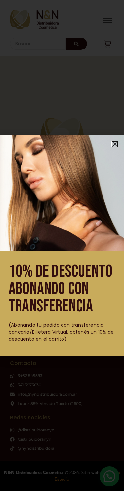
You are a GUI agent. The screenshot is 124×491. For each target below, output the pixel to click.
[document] (62, 245)
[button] (114, 144)
